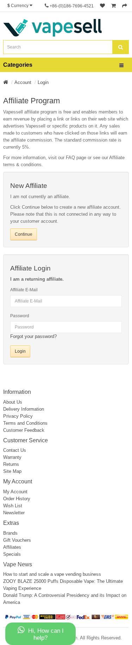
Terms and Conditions (25, 423)
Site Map (12, 471)
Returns (11, 464)
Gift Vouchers (17, 540)
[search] (120, 47)
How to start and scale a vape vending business (52, 574)
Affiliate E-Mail (24, 289)
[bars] (121, 65)
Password (19, 315)
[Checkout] (124, 6)
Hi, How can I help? (46, 634)
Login (43, 82)
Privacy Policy (18, 416)
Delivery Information (23, 409)
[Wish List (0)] (102, 6)
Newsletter (14, 512)
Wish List (12, 505)
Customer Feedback (23, 430)
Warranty (12, 457)
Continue (23, 234)
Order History (16, 498)
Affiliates (12, 547)
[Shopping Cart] (113, 6)
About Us (12, 402)
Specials (12, 554)
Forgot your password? (33, 336)
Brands (10, 533)
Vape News (17, 564)
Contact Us (14, 450)
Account (22, 82)
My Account (15, 491)
